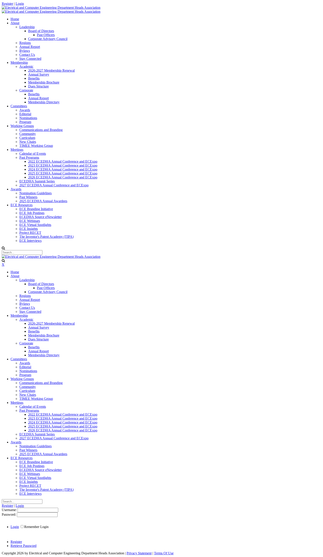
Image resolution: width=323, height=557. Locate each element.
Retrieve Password (23, 546)
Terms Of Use (164, 553)
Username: (10, 510)
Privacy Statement (139, 553)
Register (7, 3)
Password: (9, 514)
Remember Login (36, 527)
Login (20, 3)
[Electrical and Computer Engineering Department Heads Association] (51, 7)
